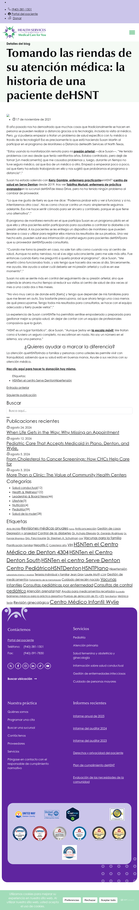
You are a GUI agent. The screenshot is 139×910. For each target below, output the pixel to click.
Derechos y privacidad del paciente (98, 753)
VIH (70, 545)
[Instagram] (25, 666)
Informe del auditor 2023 (90, 740)
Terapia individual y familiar (52, 574)
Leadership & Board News (30, 496)
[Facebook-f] (18, 666)
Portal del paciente (25, 14)
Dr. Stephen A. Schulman (62, 538)
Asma (71, 529)
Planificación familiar (20, 545)
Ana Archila (13, 528)
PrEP (58, 591)
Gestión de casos (109, 528)
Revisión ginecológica (31, 602)
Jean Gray (77, 574)
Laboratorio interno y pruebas (20, 575)
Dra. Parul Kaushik (35, 538)
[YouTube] (48, 666)
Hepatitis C (41, 545)
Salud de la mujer (24, 514)
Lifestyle (17, 501)
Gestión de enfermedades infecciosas (99, 673)
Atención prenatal (41, 591)
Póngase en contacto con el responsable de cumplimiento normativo (28, 764)
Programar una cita (21, 720)
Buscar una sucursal (21, 727)
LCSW (103, 574)
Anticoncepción (85, 528)
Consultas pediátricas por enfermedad (58, 585)
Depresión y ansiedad (22, 533)
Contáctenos (17, 735)
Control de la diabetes (54, 533)
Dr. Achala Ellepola (84, 533)
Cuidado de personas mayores (94, 681)
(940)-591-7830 (34, 653)
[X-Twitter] (11, 666)
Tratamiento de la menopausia (45, 580)
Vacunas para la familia (102, 538)
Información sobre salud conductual (98, 665)
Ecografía (120, 592)
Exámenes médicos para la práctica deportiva (35, 596)
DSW (81, 538)
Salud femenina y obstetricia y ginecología (94, 655)
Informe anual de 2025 (88, 716)
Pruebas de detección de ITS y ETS (84, 596)
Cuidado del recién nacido (81, 579)
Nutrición (18, 505)
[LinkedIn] (33, 666)
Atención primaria (85, 645)
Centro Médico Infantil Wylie (84, 602)
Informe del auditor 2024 (90, 728)
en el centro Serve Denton (33, 380)
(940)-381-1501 (22, 9)
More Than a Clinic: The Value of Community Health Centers (67, 474)
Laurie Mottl (92, 574)
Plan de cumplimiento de (94, 765)
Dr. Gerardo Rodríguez (110, 533)
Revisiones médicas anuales (44, 528)
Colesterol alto (58, 545)
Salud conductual (24, 488)
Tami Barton (111, 596)
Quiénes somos (18, 712)
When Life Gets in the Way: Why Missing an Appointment (63, 432)
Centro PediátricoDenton (44, 568)
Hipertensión (63, 380)
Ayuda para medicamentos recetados (88, 591)
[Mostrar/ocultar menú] (132, 32)
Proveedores (16, 743)
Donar (17, 18)
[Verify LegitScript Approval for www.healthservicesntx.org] (72, 814)
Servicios (13, 751)
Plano (95, 568)
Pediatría (18, 509)
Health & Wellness (24, 492)
